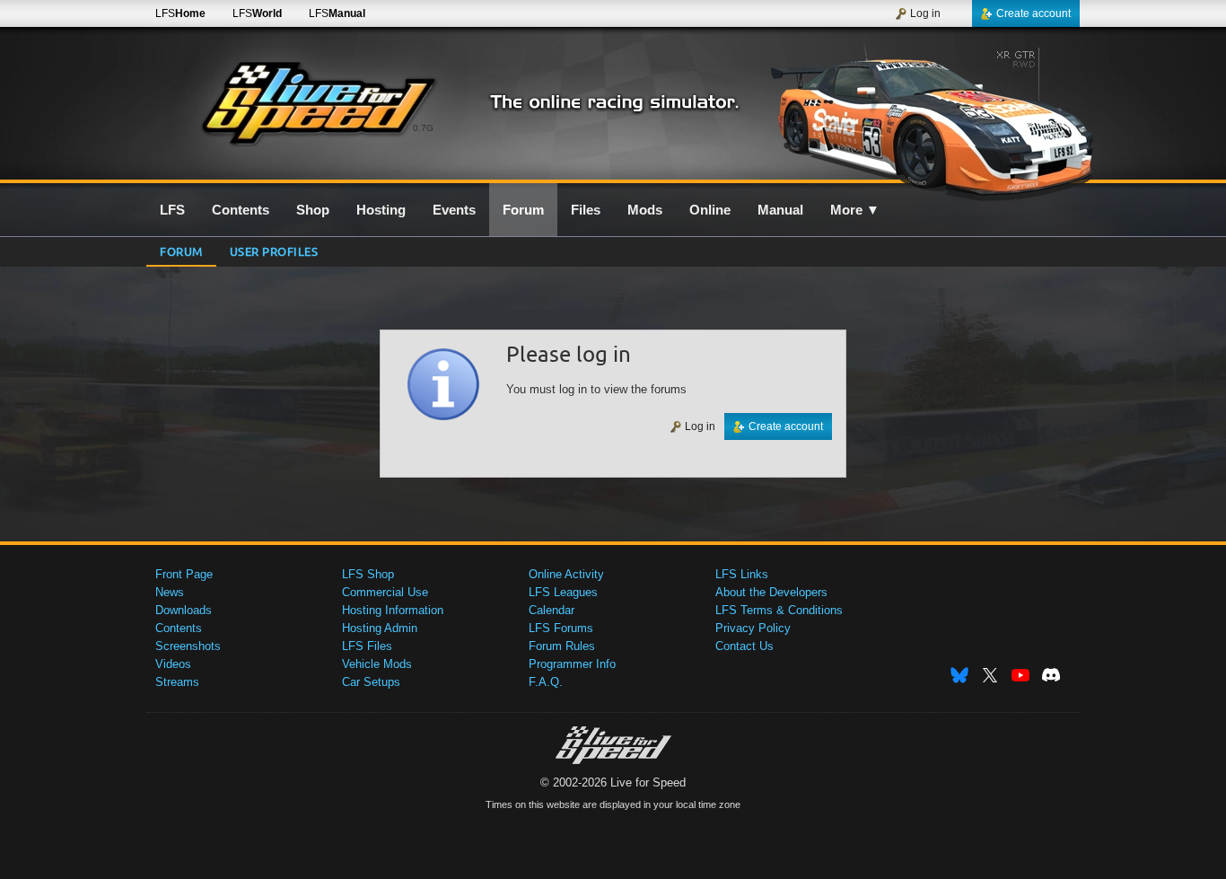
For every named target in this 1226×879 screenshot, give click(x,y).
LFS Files (367, 646)
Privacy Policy (753, 628)
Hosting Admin (379, 628)
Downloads (183, 610)
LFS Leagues (563, 592)
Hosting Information (392, 610)
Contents (178, 628)
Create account (1033, 13)
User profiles (274, 251)
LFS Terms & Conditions (779, 610)
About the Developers (771, 592)
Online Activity (566, 574)
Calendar (551, 610)
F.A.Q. (546, 682)
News (169, 592)
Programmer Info (572, 664)
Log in (925, 13)
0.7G (423, 128)
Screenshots (188, 646)
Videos (173, 664)
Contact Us (744, 646)
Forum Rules (562, 646)
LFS (180, 13)
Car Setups (371, 682)
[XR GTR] (926, 114)
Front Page (184, 574)
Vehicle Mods (377, 664)
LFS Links (741, 574)
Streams (177, 682)
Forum (181, 251)
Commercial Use (385, 592)
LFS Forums (561, 628)
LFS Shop (368, 574)
